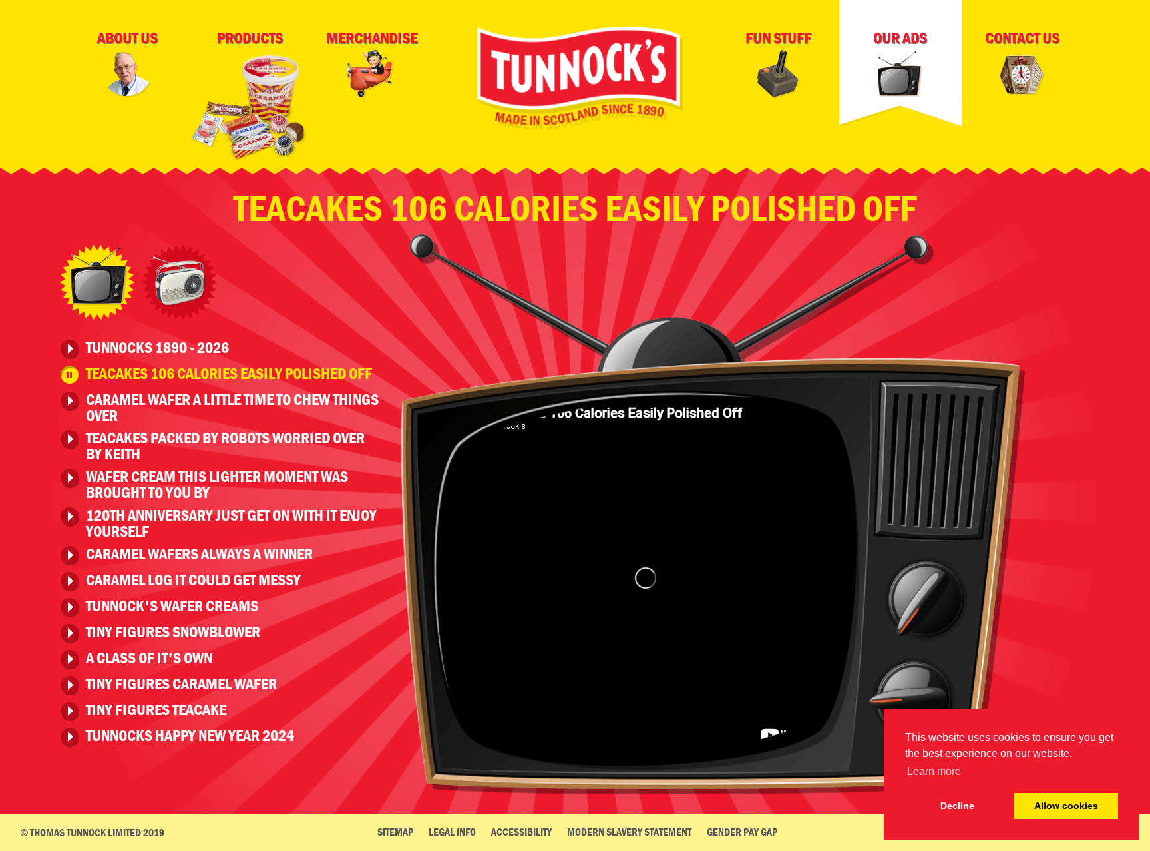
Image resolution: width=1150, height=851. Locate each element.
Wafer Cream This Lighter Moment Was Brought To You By (217, 485)
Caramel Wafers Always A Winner (199, 554)
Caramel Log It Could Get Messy (193, 580)
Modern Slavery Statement (629, 831)
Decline (957, 805)
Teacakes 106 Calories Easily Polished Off (229, 374)
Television (97, 282)
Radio (179, 282)
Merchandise (371, 37)
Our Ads (900, 37)
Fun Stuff (778, 37)
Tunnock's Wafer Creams (172, 606)
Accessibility (521, 831)
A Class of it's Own (149, 658)
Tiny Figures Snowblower (173, 632)
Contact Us (1022, 37)
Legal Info (452, 831)
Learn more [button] (934, 771)
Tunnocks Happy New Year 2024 (190, 736)
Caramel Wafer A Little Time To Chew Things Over (232, 408)
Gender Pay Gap (742, 831)
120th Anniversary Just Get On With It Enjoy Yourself (231, 523)
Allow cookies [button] (1066, 805)
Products (250, 37)
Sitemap (395, 831)
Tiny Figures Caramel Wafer (181, 684)
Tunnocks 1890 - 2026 (157, 348)
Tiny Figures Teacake (156, 710)
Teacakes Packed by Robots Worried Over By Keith (225, 446)
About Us (127, 37)
